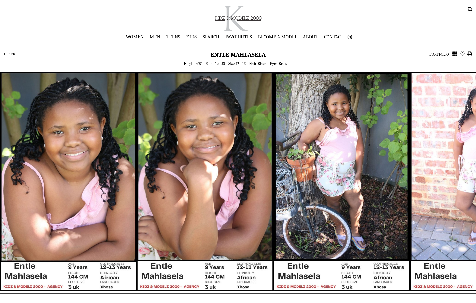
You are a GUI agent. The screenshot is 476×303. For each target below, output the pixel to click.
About (310, 36)
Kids (191, 36)
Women (135, 36)
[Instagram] (350, 37)
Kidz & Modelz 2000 (238, 18)
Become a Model (277, 36)
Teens (173, 36)
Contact (333, 36)
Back (10, 54)
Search (211, 36)
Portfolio (439, 54)
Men (155, 36)
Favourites (238, 36)
